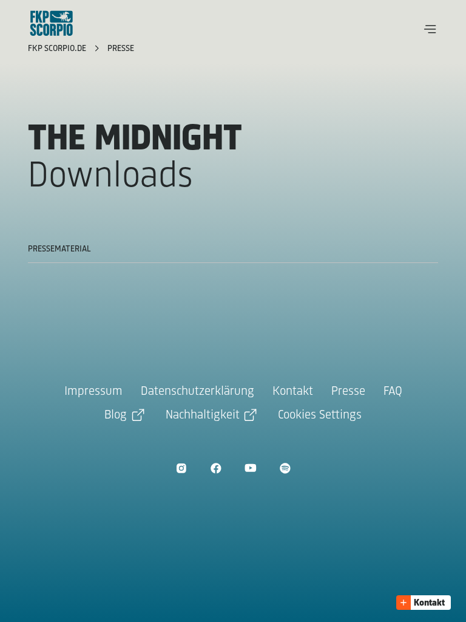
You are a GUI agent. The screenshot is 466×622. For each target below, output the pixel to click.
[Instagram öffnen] (181, 468)
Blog (115, 415)
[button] (430, 29)
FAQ (392, 391)
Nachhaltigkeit (203, 415)
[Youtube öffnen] (250, 468)
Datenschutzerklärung (197, 391)
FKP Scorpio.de (58, 48)
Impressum (93, 391)
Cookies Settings (320, 415)
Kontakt (292, 391)
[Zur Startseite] (51, 23)
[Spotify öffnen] (285, 468)
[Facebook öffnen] (216, 468)
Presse (120, 48)
